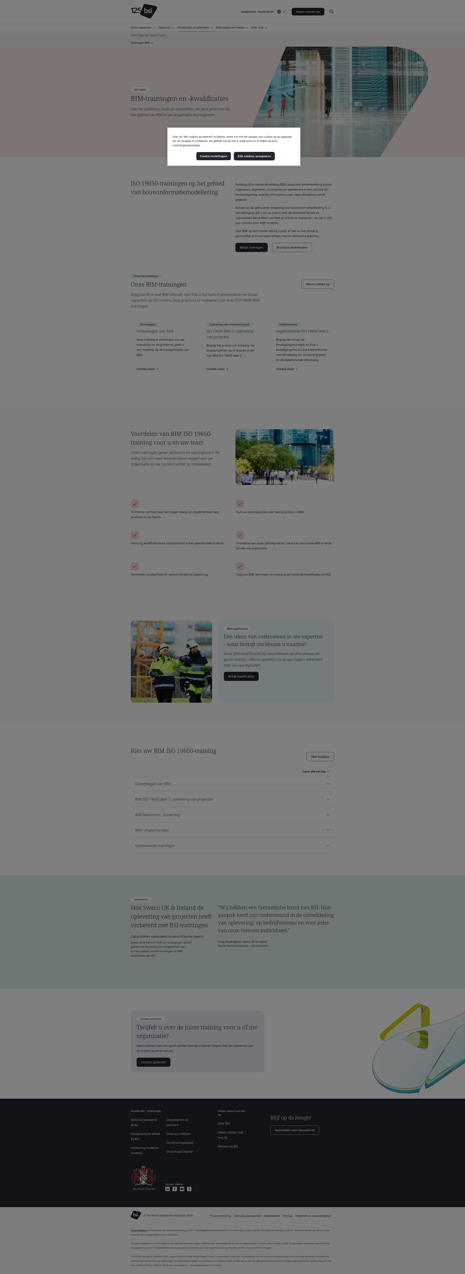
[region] (234, 146)
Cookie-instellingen (213, 156)
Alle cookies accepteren (254, 156)
